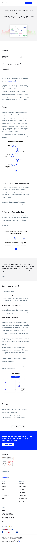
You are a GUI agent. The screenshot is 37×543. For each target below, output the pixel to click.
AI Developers (21, 483)
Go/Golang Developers (23, 498)
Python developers (22, 492)
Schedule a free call (8, 444)
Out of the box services (5, 495)
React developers (22, 489)
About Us (3, 483)
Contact (3, 489)
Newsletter (3, 484)
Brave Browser (17, 81)
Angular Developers (22, 495)
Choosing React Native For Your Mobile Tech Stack (9, 521)
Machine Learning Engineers (23, 484)
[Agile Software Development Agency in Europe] (5, 3)
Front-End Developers (22, 486)
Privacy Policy (20, 541)
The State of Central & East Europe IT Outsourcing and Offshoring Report (8, 518)
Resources (3, 498)
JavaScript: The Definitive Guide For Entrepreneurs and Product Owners (7, 514)
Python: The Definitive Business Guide (8, 511)
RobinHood (10, 81)
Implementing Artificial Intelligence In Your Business (9, 510)
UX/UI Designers (21, 501)
